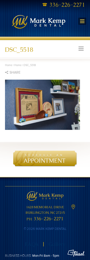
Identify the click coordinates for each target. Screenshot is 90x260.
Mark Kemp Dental (39, 22)
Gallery (56, 244)
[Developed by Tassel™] (76, 254)
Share (15, 72)
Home (8, 65)
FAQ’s (31, 244)
